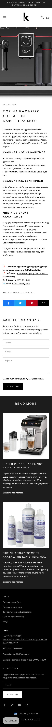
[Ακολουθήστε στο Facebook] (4, 705)
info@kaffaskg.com (21, 283)
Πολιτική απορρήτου (35, 329)
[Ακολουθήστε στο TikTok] (26, 705)
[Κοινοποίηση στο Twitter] (20, 303)
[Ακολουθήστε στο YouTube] (19, 705)
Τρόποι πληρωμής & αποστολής (17, 612)
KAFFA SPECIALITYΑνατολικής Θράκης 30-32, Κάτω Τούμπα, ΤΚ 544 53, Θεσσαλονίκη (25, 639)
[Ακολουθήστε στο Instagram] (11, 705)
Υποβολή (13, 386)
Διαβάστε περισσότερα (13, 492)
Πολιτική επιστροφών (12, 607)
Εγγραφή (12, 694)
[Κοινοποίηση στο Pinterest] (32, 303)
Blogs (5, 621)
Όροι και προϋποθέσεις (13, 616)
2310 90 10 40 (23, 280)
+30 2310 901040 (15, 648)
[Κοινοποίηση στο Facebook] (8, 303)
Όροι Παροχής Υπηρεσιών (16, 333)
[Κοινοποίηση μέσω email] (43, 303)
